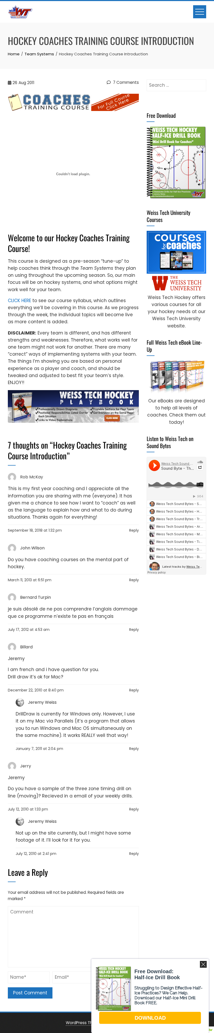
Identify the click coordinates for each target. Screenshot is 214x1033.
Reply (134, 530)
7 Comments (125, 82)
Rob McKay (31, 477)
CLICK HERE (19, 300)
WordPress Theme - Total (91, 1022)
